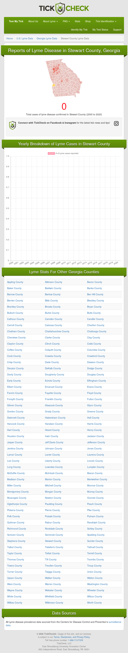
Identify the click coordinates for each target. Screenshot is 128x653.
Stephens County (16, 541)
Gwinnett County (16, 417)
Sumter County (95, 541)
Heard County (52, 430)
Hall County (93, 417)
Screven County (15, 534)
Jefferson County (96, 442)
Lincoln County (95, 460)
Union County (94, 571)
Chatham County (16, 331)
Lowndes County (54, 467)
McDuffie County (16, 473)
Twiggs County (52, 571)
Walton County (94, 578)
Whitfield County (53, 596)
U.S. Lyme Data (24, 38)
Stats (77, 21)
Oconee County (95, 497)
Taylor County (14, 553)
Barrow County (15, 294)
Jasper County (14, 442)
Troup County (94, 565)
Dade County (52, 362)
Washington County (97, 584)
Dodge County (94, 368)
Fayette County (53, 393)
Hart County (13, 430)
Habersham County (55, 417)
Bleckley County (95, 300)
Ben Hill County (95, 294)
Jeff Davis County (54, 442)
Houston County (15, 436)
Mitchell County (53, 485)
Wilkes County (14, 602)
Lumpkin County (95, 467)
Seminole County (54, 534)
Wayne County (14, 590)
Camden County (53, 319)
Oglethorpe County (17, 504)
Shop (88, 21)
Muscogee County (16, 497)
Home (9, 38)
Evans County (94, 386)
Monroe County (95, 485)
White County (14, 596)
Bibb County (51, 300)
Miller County (14, 485)
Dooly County (14, 374)
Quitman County (15, 522)
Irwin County (51, 436)
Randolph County (96, 522)
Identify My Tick (79, 29)
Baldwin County (53, 288)
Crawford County (96, 356)
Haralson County (54, 423)
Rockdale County (54, 528)
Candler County (95, 319)
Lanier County (52, 454)
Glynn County (94, 405)
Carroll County (14, 325)
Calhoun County (15, 319)
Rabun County (52, 522)
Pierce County (52, 510)
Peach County (94, 504)
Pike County (93, 510)
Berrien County (15, 300)
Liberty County (52, 460)
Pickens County (15, 510)
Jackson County (95, 436)
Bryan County (94, 306)
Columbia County (96, 349)
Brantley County (15, 306)
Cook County (14, 356)
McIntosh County (54, 473)
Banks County (94, 288)
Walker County (52, 578)
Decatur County (15, 368)
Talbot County (14, 547)
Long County (14, 467)
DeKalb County (53, 368)
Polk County (13, 516)
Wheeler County (95, 590)
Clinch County (52, 343)
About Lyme (49, 21)
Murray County (95, 491)
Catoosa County (53, 325)
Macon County (94, 473)
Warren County (53, 584)
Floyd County (94, 393)
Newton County (53, 497)
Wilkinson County (54, 602)
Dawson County (95, 362)
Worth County (94, 602)
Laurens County (95, 454)
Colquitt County (53, 349)
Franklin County (53, 399)
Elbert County (14, 386)
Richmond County (16, 528)
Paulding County (53, 504)
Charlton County (95, 325)
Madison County (15, 479)
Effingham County (96, 380)
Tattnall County (95, 547)
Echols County (52, 380)
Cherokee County (16, 337)
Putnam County (95, 516)
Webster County (53, 590)
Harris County (94, 423)
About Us (33, 21)
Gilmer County (14, 405)
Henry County (94, 430)
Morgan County (53, 491)
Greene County (95, 411)
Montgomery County (18, 491)
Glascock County (54, 405)
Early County (14, 380)
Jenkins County (15, 448)
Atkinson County (53, 282)
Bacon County (94, 282)
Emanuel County (53, 386)
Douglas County (95, 374)
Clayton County (15, 343)
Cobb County (94, 343)
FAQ (65, 21)
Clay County (93, 337)
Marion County (52, 479)
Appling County (15, 282)
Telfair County (52, 553)
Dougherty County (54, 374)
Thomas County (15, 559)
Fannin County (15, 393)
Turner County (14, 571)
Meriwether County (97, 479)
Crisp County (14, 362)
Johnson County (53, 448)
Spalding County (95, 534)
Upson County (14, 578)
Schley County (94, 528)
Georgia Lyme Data (47, 38)
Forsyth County (15, 399)
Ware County (14, 584)
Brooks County (52, 306)
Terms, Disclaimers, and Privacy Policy (72, 637)
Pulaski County (53, 516)
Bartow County (52, 294)
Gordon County (15, 411)
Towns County (14, 565)
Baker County (14, 288)
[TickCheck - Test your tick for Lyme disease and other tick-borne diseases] (64, 8)
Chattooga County (96, 331)
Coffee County (14, 349)
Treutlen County (53, 565)
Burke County (52, 312)
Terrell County (94, 553)
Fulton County (94, 399)
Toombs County (95, 559)
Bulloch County (15, 312)
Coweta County (53, 356)
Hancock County (15, 423)
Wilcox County (94, 596)
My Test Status (100, 29)
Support (117, 29)
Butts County (94, 312)
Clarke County (52, 337)
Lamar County (14, 454)
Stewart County (53, 541)
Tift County (50, 559)
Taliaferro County (54, 547)
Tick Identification (105, 21)
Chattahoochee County (57, 331)
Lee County (13, 460)
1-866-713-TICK (75, 640)
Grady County (52, 411)
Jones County (94, 448)
